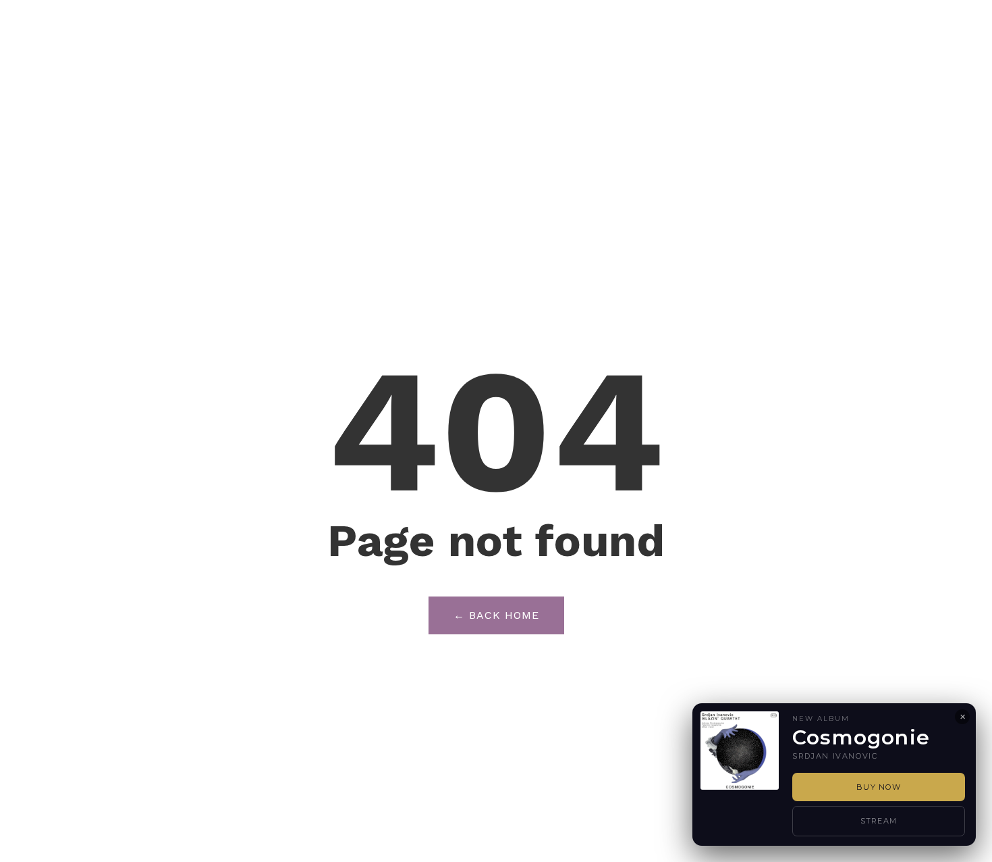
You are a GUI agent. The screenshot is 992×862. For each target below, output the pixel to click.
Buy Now (878, 787)
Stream (879, 821)
